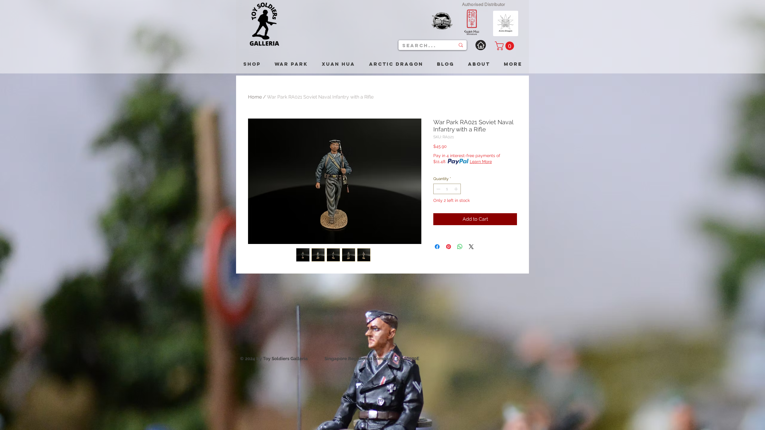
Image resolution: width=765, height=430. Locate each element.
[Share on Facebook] (437, 246)
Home (255, 97)
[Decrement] (437, 189)
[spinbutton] (447, 189)
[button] (505, 46)
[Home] (480, 45)
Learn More (481, 161)
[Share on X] (471, 246)
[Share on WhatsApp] (459, 246)
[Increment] (456, 189)
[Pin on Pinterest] (448, 246)
